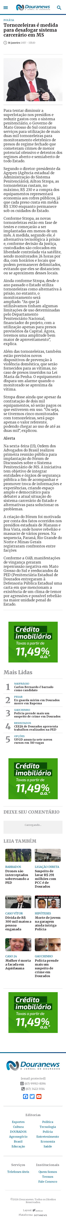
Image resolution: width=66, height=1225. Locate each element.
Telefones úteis (18, 1172)
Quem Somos (48, 1172)
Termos (47, 1176)
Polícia (48, 1131)
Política (47, 1122)
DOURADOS (18, 1131)
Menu (7, 8)
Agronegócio (18, 1136)
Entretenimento (47, 1136)
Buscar (58, 7)
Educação (18, 1146)
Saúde (48, 1146)
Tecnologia (48, 1127)
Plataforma (26, 1214)
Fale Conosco (47, 1181)
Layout (27, 1210)
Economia (48, 1141)
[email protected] (33, 1078)
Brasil (18, 1141)
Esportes (18, 1122)
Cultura (18, 1127)
